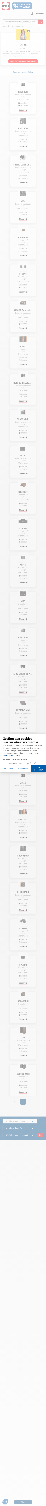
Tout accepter (38, 768)
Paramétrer (23, 768)
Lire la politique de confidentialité (15, 759)
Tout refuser (7, 768)
